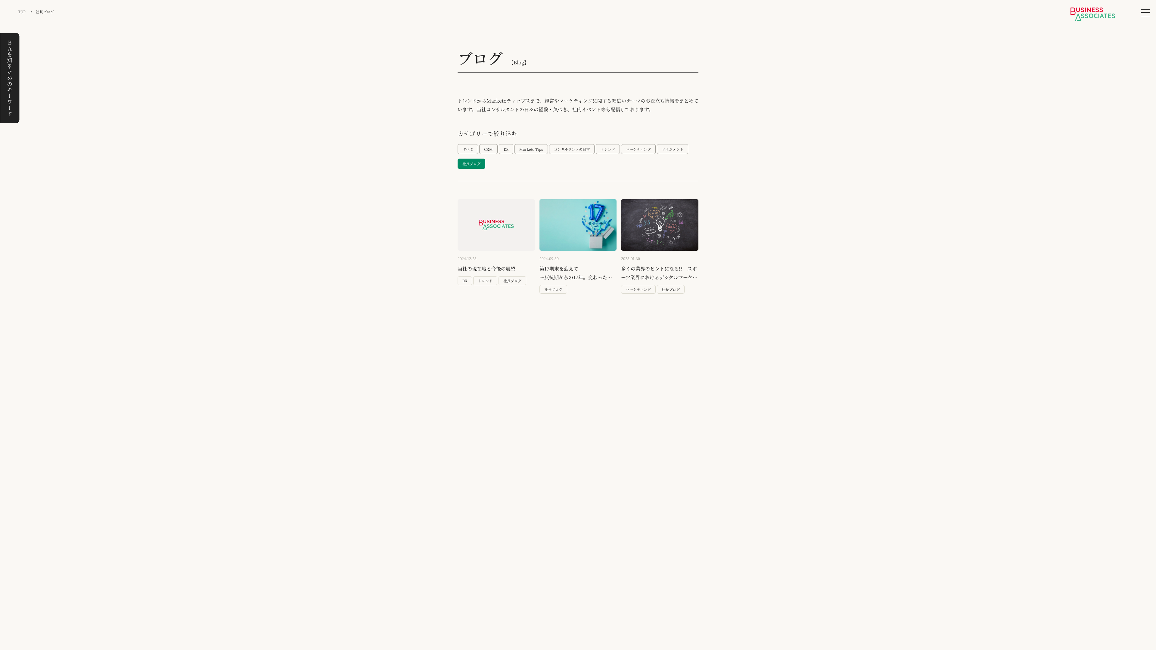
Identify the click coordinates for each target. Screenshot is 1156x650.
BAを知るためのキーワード (10, 78)
